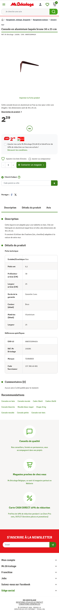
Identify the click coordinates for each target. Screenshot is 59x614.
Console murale (24, 401)
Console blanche (8, 407)
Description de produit (10, 112)
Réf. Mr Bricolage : (7, 34)
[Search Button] (54, 12)
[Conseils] (29, 431)
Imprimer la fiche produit (29, 98)
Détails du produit (31, 207)
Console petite (23, 413)
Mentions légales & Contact (29, 602)
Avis (48, 207)
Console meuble (7, 413)
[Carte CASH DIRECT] (29, 498)
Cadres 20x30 (50, 401)
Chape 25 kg (41, 407)
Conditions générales (29, 604)
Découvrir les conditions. (17, 150)
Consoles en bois (8, 401)
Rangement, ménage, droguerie (18, 20)
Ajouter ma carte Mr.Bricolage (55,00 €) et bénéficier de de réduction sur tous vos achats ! (30, 145)
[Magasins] (29, 464)
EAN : (23, 34)
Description (10, 207)
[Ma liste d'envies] (47, 4)
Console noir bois (38, 413)
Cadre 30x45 (38, 401)
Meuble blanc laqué (25, 407)
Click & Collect (11, 177)
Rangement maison (40, 20)
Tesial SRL (41, 609)
